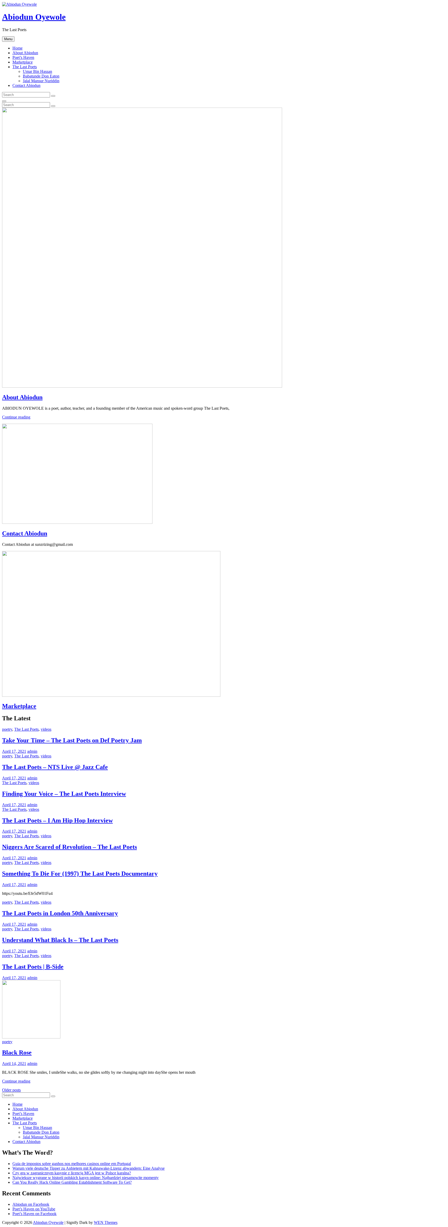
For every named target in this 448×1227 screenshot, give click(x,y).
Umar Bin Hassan (37, 71)
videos (46, 729)
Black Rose (17, 1052)
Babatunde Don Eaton (41, 76)
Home (17, 48)
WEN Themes (105, 1222)
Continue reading (16, 417)
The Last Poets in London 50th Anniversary (60, 913)
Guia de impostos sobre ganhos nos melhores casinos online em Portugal (71, 1163)
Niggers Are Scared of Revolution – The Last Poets (69, 846)
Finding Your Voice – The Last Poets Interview (64, 793)
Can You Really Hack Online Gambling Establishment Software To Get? (72, 1182)
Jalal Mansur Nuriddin (41, 81)
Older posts (11, 1090)
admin (32, 751)
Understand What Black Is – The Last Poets (60, 940)
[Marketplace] (111, 695)
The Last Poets (24, 67)
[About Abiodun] (142, 386)
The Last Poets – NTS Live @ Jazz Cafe (55, 767)
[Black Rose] (31, 1037)
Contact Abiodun (26, 85)
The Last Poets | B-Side (33, 966)
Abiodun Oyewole (34, 17)
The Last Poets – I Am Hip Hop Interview (57, 820)
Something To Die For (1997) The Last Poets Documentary (80, 873)
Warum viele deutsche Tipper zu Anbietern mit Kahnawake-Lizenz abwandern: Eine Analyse (88, 1168)
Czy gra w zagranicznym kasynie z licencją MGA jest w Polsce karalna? (71, 1173)
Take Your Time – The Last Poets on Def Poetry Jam (72, 740)
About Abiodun (25, 53)
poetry (7, 729)
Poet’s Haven (23, 57)
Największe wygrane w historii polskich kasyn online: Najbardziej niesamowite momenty (85, 1177)
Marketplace (22, 62)
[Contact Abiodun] (77, 522)
